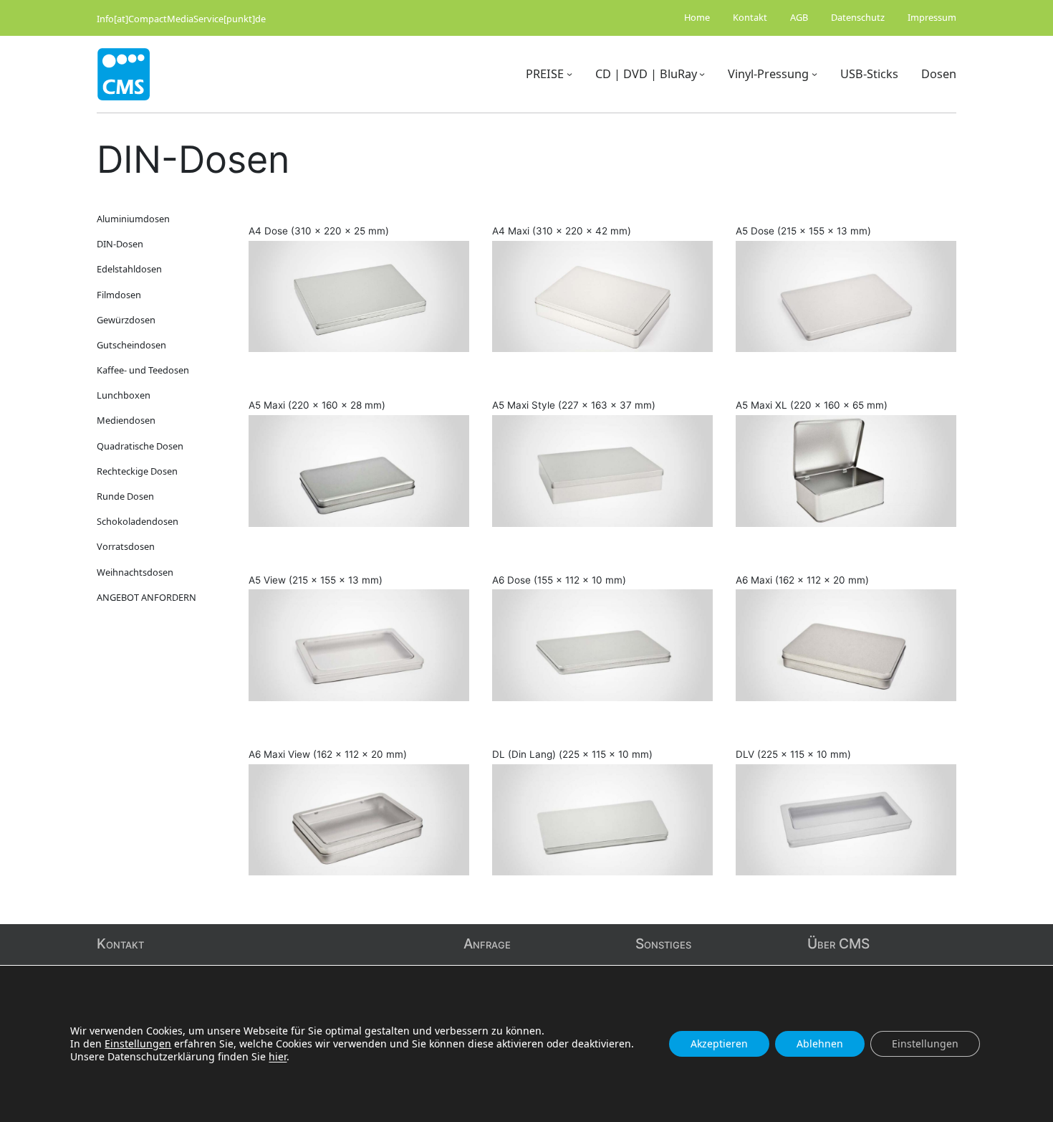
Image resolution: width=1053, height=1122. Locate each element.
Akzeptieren (719, 1043)
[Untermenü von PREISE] (569, 74)
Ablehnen (820, 1043)
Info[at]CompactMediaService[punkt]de (181, 18)
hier (278, 1056)
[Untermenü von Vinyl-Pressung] (814, 74)
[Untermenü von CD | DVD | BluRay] (702, 74)
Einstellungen (138, 1043)
